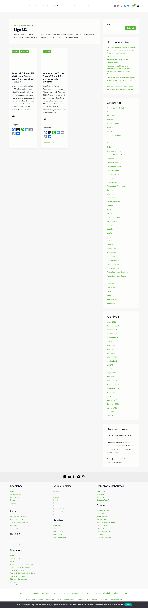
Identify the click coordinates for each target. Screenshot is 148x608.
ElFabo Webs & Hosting (18, 516)
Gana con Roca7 (103, 500)
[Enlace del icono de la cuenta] (138, 6)
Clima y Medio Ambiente (116, 155)
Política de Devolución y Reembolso (22, 573)
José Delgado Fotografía (19, 522)
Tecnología (111, 284)
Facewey (56, 506)
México (109, 237)
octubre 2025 (112, 334)
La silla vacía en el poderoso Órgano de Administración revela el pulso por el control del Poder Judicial (121, 80)
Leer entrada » (17, 140)
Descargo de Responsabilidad (21, 567)
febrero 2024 (112, 380)
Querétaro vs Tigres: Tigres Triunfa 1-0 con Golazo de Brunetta (53, 77)
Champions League (114, 135)
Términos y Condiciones (18, 579)
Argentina (111, 116)
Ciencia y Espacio (114, 151)
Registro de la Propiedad (106, 522)
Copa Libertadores (114, 166)
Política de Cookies (17, 570)
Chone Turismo (102, 525)
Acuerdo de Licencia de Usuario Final (23, 564)
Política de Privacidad (18, 576)
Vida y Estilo (112, 299)
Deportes (24, 52)
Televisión (111, 288)
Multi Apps (13, 525)
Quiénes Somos (34, 6)
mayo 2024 (111, 373)
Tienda (56, 6)
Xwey (55, 503)
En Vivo (88, 6)
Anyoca (56, 528)
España (110, 205)
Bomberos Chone (103, 519)
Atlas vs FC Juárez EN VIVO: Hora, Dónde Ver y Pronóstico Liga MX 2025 (23, 77)
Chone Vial (100, 514)
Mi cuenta (13, 561)
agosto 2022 (112, 400)
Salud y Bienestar (114, 280)
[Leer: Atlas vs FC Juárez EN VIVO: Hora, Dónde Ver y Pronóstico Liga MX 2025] (23, 62)
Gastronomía (112, 209)
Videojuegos (111, 303)
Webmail (13, 582)
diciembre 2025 (113, 326)
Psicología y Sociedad (115, 264)
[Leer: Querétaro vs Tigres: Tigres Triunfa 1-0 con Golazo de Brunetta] (55, 62)
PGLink (55, 500)
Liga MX (15, 52)
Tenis (109, 291)
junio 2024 (111, 369)
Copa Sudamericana (115, 170)
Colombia (110, 159)
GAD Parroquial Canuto (105, 537)
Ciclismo (110, 147)
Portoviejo (111, 256)
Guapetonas (101, 491)
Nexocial (56, 497)
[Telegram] (125, 6)
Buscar (109, 24)
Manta (109, 233)
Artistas (110, 120)
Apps (109, 112)
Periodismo (47, 6)
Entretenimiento (113, 202)
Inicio (24, 6)
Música (109, 241)
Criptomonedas (113, 174)
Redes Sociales (113, 268)
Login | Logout (15, 558)
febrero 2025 (112, 357)
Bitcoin (109, 131)
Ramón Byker (58, 534)
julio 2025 (111, 341)
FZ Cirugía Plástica (16, 519)
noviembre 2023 (113, 388)
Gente (109, 213)
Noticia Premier (15, 539)
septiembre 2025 (114, 337)
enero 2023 (111, 396)
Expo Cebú (100, 528)
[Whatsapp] (128, 6)
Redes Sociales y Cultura (116, 276)
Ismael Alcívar (58, 525)
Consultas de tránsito (115, 162)
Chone (109, 143)
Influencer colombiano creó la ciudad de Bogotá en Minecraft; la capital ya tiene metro (121, 59)
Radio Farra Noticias (17, 542)
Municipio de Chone (104, 511)
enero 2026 (111, 322)
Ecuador (110, 190)
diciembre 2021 (113, 404)
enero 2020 (111, 416)
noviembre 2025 (113, 330)
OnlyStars (56, 494)
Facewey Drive (58, 515)
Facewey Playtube (59, 509)
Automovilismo (113, 123)
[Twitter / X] (121, 6)
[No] (145, 605)
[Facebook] (115, 6)
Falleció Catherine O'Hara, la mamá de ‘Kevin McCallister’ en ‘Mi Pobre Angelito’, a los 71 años (121, 50)
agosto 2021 (112, 408)
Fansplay (56, 491)
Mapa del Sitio (15, 585)
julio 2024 (111, 365)
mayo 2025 (111, 345)
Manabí (110, 229)
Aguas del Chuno (103, 516)
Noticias (66, 6)
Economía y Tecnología (116, 186)
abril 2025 (111, 349)
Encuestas (111, 198)
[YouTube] (118, 6)
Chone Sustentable (103, 531)
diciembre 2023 (113, 384)
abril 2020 (111, 412)
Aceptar (128, 605)
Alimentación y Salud (115, 108)
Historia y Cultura (113, 217)
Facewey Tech (15, 545)
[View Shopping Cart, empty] (133, 6)
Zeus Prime (101, 497)
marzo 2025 (111, 353)
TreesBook (100, 534)
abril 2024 (111, 377)
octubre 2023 (112, 392)
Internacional (112, 221)
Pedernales (111, 248)
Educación (111, 194)
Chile (109, 139)
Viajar (109, 295)
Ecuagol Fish (14, 528)
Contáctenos (78, 6)
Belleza (110, 127)
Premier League (113, 260)
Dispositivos (112, 182)
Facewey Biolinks (59, 512)
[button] (59, 6)
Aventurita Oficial (59, 537)
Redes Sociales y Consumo (117, 272)
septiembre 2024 (114, 361)
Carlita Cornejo (58, 531)
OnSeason (100, 494)
